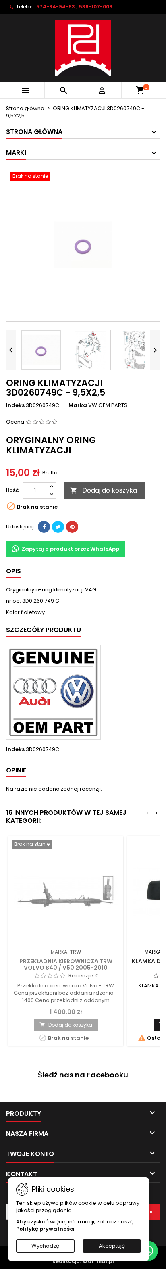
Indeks (15, 405)
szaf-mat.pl (98, 1261)
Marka (77, 405)
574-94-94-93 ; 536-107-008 (74, 6)
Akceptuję (112, 1246)
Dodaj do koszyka (103, 490)
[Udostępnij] (44, 527)
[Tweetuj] (58, 527)
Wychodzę (45, 1246)
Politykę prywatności (45, 1229)
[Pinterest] (72, 527)
